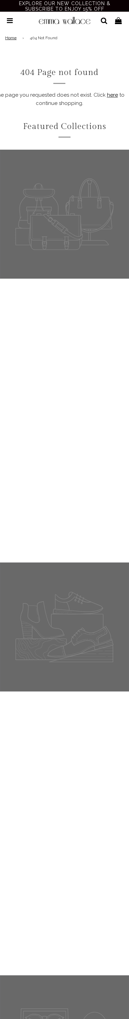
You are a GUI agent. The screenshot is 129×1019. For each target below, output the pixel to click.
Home (11, 37)
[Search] (101, 20)
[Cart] (118, 20)
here (112, 95)
